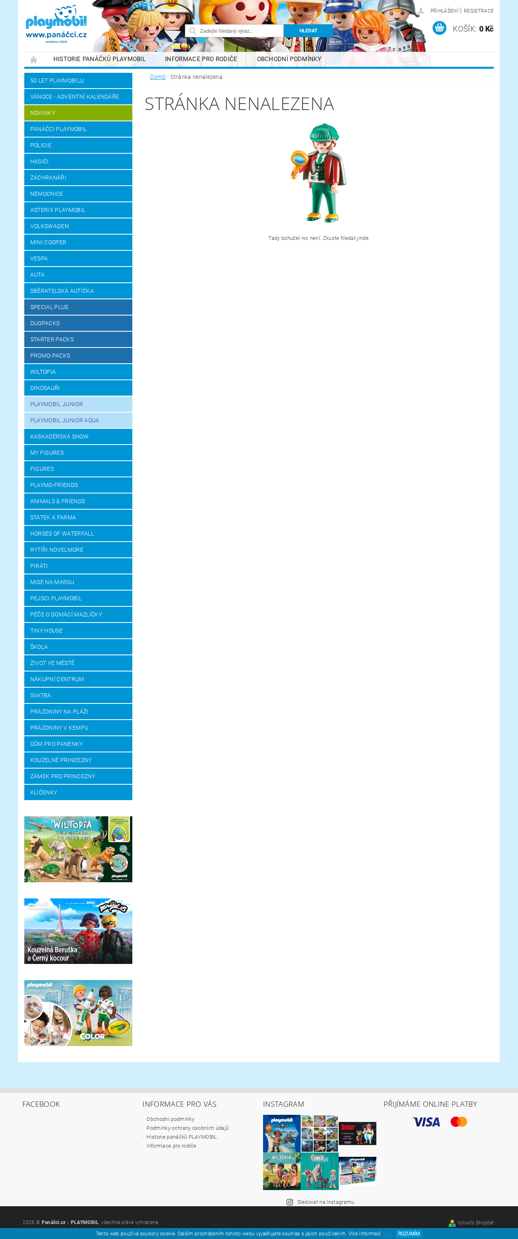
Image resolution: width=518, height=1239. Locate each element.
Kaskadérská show (59, 436)
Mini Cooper (48, 242)
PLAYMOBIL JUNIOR (56, 404)
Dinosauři (45, 388)
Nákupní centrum (57, 679)
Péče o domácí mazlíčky (66, 614)
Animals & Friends (57, 501)
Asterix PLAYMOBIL (57, 210)
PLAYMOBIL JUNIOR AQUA (65, 420)
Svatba (40, 695)
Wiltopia (43, 372)
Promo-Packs (50, 355)
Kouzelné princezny (61, 760)
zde (386, 1234)
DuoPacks (45, 323)
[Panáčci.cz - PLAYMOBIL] (70, 24)
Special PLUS (49, 307)
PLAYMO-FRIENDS (54, 485)
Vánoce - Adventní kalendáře (74, 96)
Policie (40, 145)
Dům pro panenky (56, 744)
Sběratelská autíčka (62, 291)
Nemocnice (47, 194)
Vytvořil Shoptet (475, 1223)
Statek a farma (53, 517)
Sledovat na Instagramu (326, 1202)
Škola (39, 647)
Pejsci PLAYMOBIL (56, 598)
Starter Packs (52, 339)
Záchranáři (48, 177)
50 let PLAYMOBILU (57, 80)
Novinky (42, 113)
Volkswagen (49, 226)
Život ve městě (52, 663)
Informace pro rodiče (201, 59)
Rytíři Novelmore (56, 549)
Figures (42, 469)
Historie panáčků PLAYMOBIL (99, 59)
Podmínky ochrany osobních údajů (187, 1128)
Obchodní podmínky (289, 59)
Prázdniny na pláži (59, 711)
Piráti (39, 566)
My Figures (47, 452)
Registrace (479, 11)
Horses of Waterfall (62, 533)
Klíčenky (43, 792)
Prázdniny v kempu (59, 727)
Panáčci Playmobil (58, 129)
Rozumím (409, 1234)
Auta (37, 274)
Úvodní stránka (34, 59)
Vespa (39, 258)
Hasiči (39, 161)
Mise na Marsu (52, 582)
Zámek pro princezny (62, 776)
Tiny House (46, 630)
